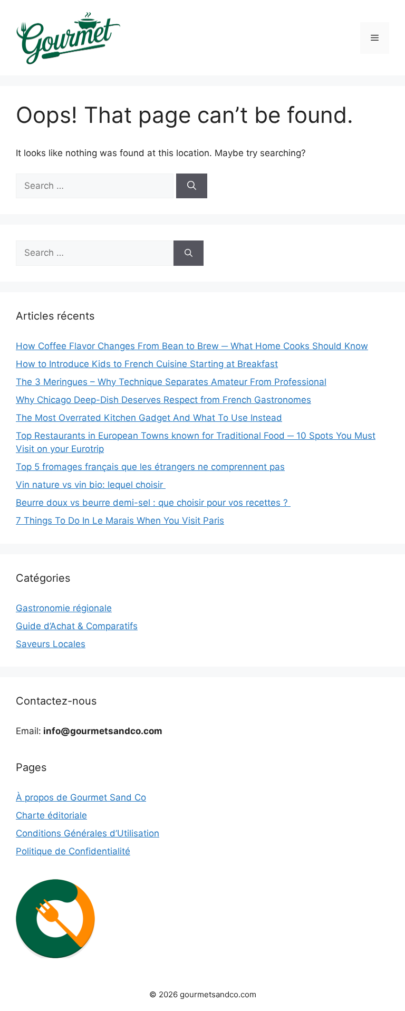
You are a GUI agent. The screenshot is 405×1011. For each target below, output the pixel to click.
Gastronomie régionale (64, 608)
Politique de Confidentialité (73, 851)
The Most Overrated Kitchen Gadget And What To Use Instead (149, 417)
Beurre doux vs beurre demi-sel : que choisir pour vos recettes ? (153, 502)
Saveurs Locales (50, 644)
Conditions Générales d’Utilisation (87, 833)
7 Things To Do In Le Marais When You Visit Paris (120, 520)
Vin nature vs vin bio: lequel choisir (91, 484)
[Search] (191, 186)
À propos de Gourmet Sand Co (81, 797)
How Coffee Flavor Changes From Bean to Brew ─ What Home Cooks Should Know (192, 346)
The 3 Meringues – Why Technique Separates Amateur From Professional (171, 382)
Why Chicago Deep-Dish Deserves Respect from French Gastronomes (163, 399)
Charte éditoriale (51, 815)
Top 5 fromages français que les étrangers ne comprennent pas (150, 466)
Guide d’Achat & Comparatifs (77, 626)
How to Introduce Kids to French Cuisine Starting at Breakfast (147, 364)
